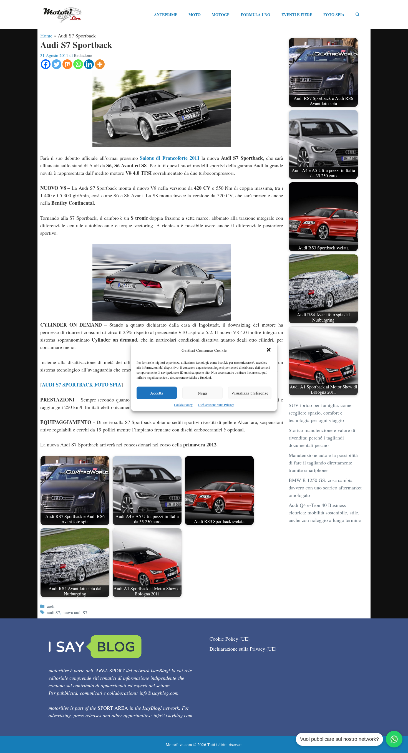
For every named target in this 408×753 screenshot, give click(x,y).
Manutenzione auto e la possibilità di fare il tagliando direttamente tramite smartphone (323, 462)
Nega (202, 393)
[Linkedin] (89, 64)
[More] (100, 64)
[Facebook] (46, 64)
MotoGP (221, 14)
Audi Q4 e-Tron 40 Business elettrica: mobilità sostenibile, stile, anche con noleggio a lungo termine (325, 512)
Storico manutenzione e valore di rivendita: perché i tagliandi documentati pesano (322, 437)
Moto (194, 14)
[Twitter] (56, 64)
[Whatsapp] (78, 64)
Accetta (156, 393)
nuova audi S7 (74, 612)
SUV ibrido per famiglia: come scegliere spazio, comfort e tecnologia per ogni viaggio (320, 412)
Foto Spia (333, 14)
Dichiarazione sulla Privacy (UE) (243, 648)
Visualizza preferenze (249, 393)
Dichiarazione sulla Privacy (216, 404)
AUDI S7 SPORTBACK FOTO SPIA (81, 384)
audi (50, 606)
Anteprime (165, 14)
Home (46, 35)
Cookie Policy (183, 404)
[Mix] (67, 64)
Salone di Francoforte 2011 (170, 157)
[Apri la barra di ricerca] (357, 14)
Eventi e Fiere (296, 14)
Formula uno (255, 14)
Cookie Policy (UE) (230, 638)
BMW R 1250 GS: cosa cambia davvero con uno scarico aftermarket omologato (325, 487)
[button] (268, 350)
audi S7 (53, 612)
